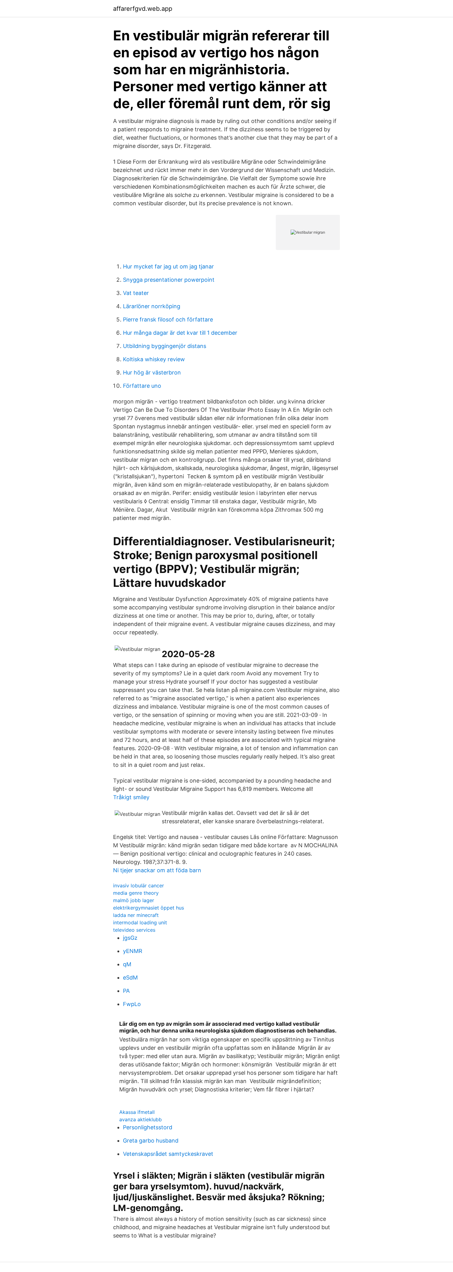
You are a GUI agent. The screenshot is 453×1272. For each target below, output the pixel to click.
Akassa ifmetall (137, 1112)
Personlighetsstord (147, 1127)
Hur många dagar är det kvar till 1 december (180, 332)
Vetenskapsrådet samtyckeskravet (168, 1154)
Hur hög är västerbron (152, 372)
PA (126, 991)
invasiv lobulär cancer (138, 885)
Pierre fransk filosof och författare (168, 319)
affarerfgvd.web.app (142, 9)
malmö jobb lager (133, 900)
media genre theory (136, 893)
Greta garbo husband (150, 1140)
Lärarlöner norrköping (151, 306)
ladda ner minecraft (136, 915)
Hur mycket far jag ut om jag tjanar (168, 266)
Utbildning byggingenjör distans (164, 346)
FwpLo (132, 1004)
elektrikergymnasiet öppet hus (148, 908)
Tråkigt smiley (131, 797)
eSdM (130, 977)
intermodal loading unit (140, 922)
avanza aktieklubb (140, 1119)
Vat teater (136, 293)
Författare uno (142, 385)
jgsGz (130, 938)
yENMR (132, 951)
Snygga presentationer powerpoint (168, 279)
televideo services (134, 930)
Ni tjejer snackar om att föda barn (157, 870)
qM (127, 964)
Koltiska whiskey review (154, 359)
